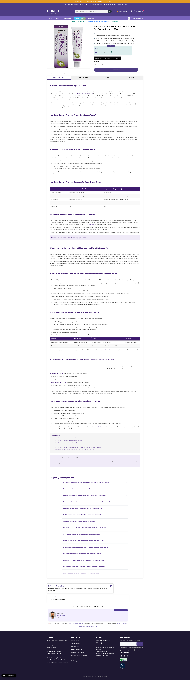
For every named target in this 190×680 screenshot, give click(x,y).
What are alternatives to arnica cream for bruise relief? (82, 553)
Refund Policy (75, 643)
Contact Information (77, 652)
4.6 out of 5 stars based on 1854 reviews (98, 21)
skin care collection (97, 427)
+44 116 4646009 (105, 641)
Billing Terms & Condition (79, 655)
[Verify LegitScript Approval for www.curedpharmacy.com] (122, 665)
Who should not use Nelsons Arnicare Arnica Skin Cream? (82, 534)
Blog (72, 658)
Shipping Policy (76, 646)
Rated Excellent (123, 11)
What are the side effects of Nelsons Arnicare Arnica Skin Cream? (85, 528)
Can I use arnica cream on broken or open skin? (79, 521)
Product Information (58, 77)
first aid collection (89, 224)
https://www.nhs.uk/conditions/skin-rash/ (66, 442)
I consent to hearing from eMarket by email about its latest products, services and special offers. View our (132, 650)
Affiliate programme (77, 661)
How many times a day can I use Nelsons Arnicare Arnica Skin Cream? (86, 502)
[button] (93, 11)
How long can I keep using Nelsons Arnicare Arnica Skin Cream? (84, 560)
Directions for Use (83, 77)
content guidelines (121, 623)
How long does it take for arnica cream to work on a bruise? (83, 508)
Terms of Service (76, 649)
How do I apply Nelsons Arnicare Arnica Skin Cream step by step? (85, 495)
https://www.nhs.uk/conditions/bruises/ (65, 438)
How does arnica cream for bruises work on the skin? (80, 489)
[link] (73, 4)
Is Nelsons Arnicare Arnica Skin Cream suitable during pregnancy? (85, 547)
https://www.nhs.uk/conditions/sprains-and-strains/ (68, 440)
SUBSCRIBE (139, 644)
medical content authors (76, 623)
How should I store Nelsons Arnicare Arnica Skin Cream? (82, 573)
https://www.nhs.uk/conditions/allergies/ (65, 445)
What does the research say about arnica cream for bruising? (84, 566)
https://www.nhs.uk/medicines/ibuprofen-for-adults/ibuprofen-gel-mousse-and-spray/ (78, 447)
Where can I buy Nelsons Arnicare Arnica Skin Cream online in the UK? (86, 482)
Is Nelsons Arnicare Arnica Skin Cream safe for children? (82, 515)
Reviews (107, 77)
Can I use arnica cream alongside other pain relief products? (83, 541)
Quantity (96, 61)
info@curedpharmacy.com (107, 643)
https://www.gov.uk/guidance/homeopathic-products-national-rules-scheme (75, 449)
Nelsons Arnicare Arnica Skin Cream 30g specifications (69, 238)
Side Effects (131, 77)
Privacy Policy (75, 641)
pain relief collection (107, 350)
